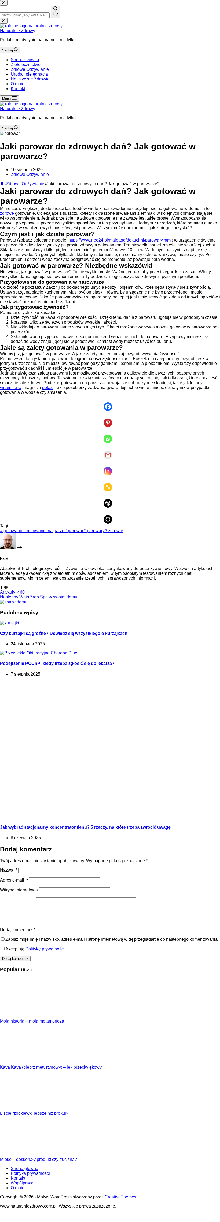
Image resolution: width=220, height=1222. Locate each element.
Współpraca (22, 1183)
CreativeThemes (120, 1197)
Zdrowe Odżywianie (30, 69)
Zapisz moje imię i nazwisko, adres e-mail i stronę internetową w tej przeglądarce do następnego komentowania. (112, 939)
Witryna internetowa (19, 890)
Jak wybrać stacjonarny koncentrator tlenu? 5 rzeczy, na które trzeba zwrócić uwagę (85, 827)
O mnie (17, 84)
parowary (94, 530)
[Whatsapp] (110, 435)
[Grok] (110, 516)
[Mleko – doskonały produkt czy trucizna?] (20, 1154)
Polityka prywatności (30, 1173)
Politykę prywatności (45, 949)
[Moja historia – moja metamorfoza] (20, 1016)
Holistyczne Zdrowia (30, 79)
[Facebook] (110, 403)
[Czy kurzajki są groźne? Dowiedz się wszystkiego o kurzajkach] (9, 623)
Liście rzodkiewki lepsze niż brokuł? (34, 1113)
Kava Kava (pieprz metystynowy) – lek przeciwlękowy (51, 1067)
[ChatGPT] (110, 499)
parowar (73, 530)
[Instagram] (110, 467)
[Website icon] (6, 587)
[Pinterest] (110, 419)
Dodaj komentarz (17, 929)
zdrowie (114, 530)
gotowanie (11, 530)
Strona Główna (25, 59)
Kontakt (18, 88)
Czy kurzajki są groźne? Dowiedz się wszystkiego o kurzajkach (63, 633)
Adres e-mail (14, 880)
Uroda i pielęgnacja (29, 74)
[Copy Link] (110, 483)
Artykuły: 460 (12, 592)
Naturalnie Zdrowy (17, 30)
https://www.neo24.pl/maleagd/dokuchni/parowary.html (120, 240)
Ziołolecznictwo (26, 64)
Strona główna (24, 1168)
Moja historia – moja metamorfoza (32, 1021)
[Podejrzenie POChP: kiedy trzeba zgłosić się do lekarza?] (38, 653)
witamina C (10, 387)
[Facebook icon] (1, 587)
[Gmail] (110, 451)
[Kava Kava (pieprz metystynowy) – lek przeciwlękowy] (20, 1062)
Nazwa (8, 870)
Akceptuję (35, 949)
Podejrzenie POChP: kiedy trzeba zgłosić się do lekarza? (57, 663)
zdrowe (7, 213)
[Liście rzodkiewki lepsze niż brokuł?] (20, 1108)
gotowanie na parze (43, 530)
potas (47, 387)
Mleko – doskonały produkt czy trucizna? (38, 1159)
